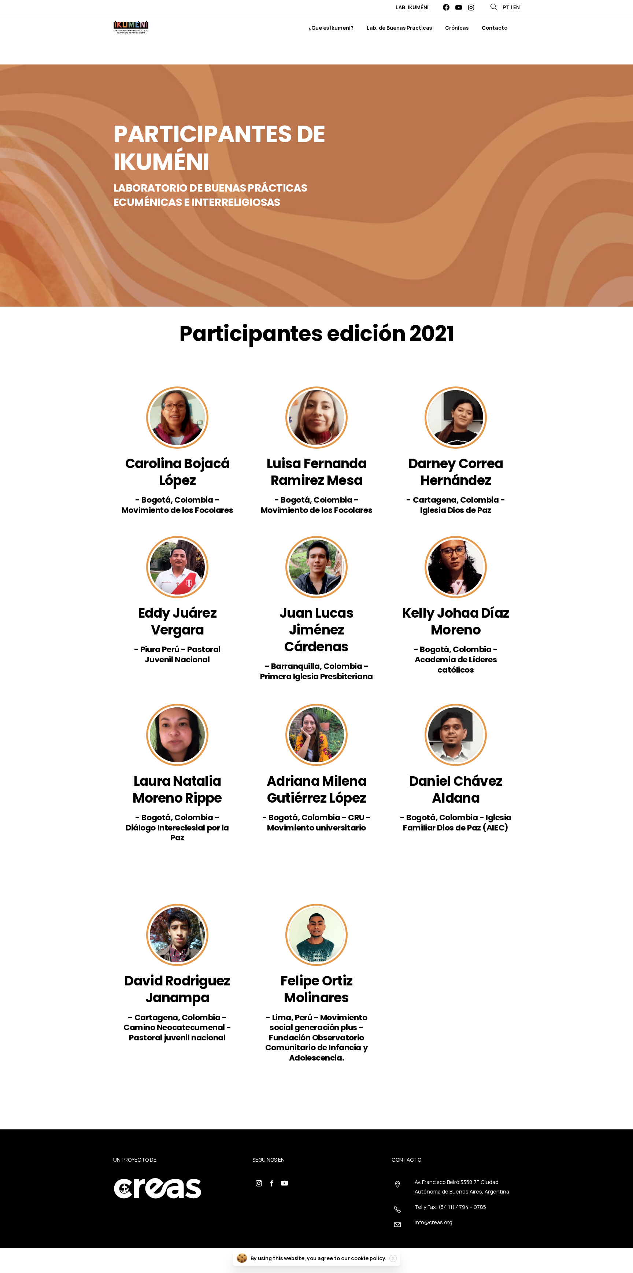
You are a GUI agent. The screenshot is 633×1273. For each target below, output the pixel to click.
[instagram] (471, 7)
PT (506, 7)
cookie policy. (368, 1258)
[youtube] (458, 7)
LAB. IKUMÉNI (412, 7)
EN (516, 7)
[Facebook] (446, 7)
